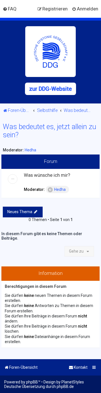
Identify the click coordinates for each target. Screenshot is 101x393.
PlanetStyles (72, 382)
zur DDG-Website (50, 88)
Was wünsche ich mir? (47, 175)
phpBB (32, 382)
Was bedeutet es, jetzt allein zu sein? (49, 131)
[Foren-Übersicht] (50, 51)
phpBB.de (65, 386)
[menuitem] (10, 9)
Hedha (30, 150)
